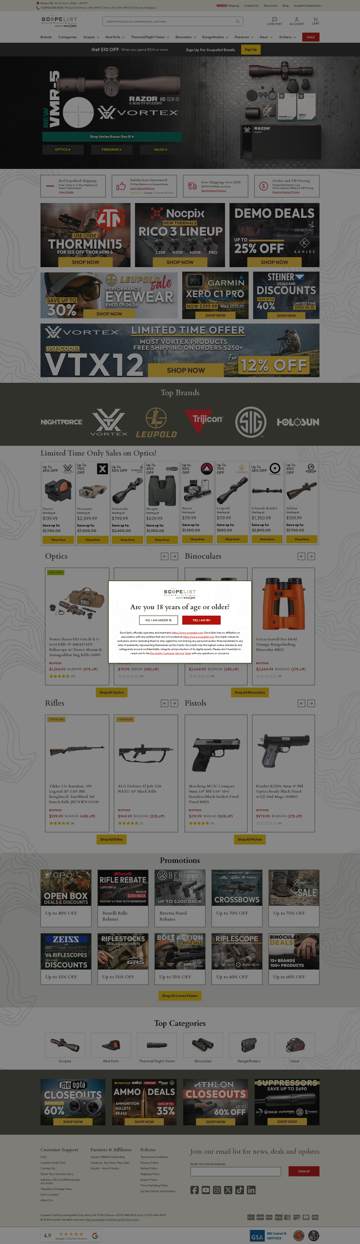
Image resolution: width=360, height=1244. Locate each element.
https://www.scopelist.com (187, 632)
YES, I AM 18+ (201, 620)
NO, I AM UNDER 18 (159, 620)
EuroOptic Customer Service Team (170, 653)
